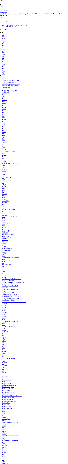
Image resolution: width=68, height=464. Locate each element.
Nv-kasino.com (3, 320)
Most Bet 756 (3, 271)
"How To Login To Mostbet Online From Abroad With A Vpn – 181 (9, 82)
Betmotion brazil (3, 168)
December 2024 (3, 46)
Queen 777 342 (3, 360)
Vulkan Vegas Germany (4, 432)
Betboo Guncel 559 (4, 166)
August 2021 (3, 71)
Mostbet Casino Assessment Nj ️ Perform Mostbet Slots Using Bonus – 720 (10, 286)
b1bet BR (3, 156)
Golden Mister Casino (4, 227)
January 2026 (3, 38)
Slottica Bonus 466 (4, 386)
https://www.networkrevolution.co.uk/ (6, 235)
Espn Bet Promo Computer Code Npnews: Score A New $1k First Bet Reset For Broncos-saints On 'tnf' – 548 (14, 216)
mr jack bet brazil (4, 313)
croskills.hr (3, 204)
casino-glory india (4, 195)
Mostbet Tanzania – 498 (4, 305)
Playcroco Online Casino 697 (5, 352)
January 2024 (3, 53)
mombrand (3, 266)
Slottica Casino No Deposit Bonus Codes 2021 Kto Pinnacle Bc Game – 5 (10, 391)
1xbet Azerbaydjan (4, 108)
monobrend (3, 269)
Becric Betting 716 (4, 162)
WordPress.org (3, 461)
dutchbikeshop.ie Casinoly (5, 212)
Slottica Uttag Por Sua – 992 (5, 407)
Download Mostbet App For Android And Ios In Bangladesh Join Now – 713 (10, 209)
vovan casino (3, 429)
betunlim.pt (3, 172)
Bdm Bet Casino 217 (4, 160)
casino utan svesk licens (4, 194)
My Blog (1, 1)
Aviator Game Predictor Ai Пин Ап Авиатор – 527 (7, 150)
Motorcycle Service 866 (4, 312)
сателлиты (3, 449)
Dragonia (3, 210)
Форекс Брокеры (4, 452)
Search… (1, 22)
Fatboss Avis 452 (4, 220)
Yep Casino (3, 438)
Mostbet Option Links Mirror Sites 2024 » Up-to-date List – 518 (9, 300)
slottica (2, 379)
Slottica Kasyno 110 (4, 400)
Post (2, 357)
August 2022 (3, 64)
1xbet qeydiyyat (3, 120)
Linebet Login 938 (4, 253)
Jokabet (2, 245)
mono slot (3, 267)
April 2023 (3, 59)
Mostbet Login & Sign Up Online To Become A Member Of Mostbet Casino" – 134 (11, 296)
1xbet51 (3, 127)
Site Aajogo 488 (3, 375)
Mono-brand (3, 268)
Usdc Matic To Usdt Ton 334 (5, 424)
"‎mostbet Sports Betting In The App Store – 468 (7, 87)
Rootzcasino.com (4, 372)
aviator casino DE (4, 149)
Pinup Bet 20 (3, 345)
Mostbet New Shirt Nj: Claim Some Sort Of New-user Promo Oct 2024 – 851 (10, 298)
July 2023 (3, 57)
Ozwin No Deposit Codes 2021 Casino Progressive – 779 (8, 326)
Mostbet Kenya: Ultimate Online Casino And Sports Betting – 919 (9, 295)
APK (2, 144)
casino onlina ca (3, 188)
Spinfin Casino (3, 411)
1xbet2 (2, 125)
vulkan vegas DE (4, 431)
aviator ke (3, 152)
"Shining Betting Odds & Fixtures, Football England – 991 (8, 88)
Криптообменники (4, 443)
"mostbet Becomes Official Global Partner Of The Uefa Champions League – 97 (11, 83)
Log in (2, 459)
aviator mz (3, 153)
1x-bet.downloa (3, 104)
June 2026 (3, 35)
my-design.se (3, 315)
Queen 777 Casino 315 (4, 361)
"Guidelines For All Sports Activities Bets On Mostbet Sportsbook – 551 (10, 81)
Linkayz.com (3, 254)
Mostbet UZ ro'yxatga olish (5, 308)
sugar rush (3, 415)
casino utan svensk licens (4, 193)
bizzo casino (3, 175)
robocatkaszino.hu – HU (4, 370)
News (2, 317)
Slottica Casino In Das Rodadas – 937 (6, 390)
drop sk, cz (3, 211)
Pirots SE (3, 347)
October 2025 (3, 40)
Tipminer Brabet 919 (4, 420)
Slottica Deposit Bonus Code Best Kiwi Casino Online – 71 (8, 397)
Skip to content (2, 0)
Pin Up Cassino (3, 340)
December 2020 (3, 74)
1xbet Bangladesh (4, 109)
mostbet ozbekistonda (4, 301)
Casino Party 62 (3, 192)
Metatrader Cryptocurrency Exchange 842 (6, 264)
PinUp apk (3, 344)
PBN (2, 333)
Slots (2, 377)
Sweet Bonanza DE (4, 417)
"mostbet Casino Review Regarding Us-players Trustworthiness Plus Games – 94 (11, 84)
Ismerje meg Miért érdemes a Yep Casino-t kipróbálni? (8, 27)
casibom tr (3, 182)
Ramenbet (3, 363)
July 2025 (3, 42)
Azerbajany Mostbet (4, 155)
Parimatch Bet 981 (4, 330)
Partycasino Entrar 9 (4, 332)
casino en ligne (3, 185)
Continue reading (24, 8)
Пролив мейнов (4, 447)
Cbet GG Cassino (4, 199)
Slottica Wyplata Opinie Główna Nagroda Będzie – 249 (8, 408)
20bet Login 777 (3, 133)
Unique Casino (3, 423)
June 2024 (3, 50)
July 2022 (3, 65)
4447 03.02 (3, 139)
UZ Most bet (3, 425)
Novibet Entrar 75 (4, 319)
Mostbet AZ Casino (4, 275)
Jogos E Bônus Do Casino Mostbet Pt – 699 (7, 244)
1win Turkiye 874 (4, 103)
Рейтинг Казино (4, 448)
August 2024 (3, 49)
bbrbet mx (3, 159)
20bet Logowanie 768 (4, 134)
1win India (3, 99)
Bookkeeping (3, 179)
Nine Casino (3, 318)
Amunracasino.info (4, 143)
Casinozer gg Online (4, 197)
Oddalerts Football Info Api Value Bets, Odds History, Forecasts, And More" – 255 (11, 321)
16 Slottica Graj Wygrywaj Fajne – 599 (6, 93)
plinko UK (3, 355)
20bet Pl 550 (3, 135)
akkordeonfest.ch (4, 142)
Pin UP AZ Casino (4, 337)
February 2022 (3, 68)
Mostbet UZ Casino (4, 307)
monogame (3, 270)
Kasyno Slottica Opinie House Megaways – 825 (7, 247)
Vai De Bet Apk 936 (4, 426)
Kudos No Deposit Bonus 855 (5, 251)
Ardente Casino (3, 146)
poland (2, 356)
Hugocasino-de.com (4, 239)
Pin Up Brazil (3, 338)
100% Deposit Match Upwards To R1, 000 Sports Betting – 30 (9, 91)
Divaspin (3, 208)
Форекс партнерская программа (5, 453)
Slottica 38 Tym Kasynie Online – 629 (6, 382)
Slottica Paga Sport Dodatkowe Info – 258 (6, 404)
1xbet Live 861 (3, 117)
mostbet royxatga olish (4, 303)
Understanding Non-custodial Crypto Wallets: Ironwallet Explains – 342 (10, 421)
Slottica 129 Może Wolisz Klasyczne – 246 (6, 380)
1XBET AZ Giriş (4, 107)
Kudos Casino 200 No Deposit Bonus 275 (6, 249)
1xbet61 (3, 128)
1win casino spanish (4, 97)
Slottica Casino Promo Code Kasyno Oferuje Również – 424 (8, 394)
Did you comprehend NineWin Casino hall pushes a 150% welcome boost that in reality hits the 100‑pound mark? (14, 25)
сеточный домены (4, 451)
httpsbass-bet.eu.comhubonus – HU (6, 236)
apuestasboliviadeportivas (4, 145)
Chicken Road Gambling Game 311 (6, 200)
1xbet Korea (3, 116)
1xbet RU (3, 121)
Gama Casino (3, 224)
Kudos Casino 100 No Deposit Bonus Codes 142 (7, 248)
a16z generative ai (3, 6)
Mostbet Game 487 (4, 290)
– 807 (2, 78)
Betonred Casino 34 (4, 170)
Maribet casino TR (4, 261)
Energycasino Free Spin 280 (5, 215)
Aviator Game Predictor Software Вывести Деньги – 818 (8, 151)
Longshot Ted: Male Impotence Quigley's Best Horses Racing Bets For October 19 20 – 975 (12, 257)
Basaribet (3, 158)
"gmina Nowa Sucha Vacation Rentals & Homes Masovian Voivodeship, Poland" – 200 (11, 80)
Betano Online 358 (4, 165)
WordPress (6, 463)
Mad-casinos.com (4, 259)
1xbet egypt (3, 113)
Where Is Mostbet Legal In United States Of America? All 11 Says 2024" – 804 (10, 435)
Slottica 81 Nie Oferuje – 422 (5, 384)
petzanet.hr (3, 335)
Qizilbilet (3, 359)
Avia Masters (3, 147)
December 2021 (3, 69)
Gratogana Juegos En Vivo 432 (5, 231)
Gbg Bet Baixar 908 (4, 225)
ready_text (3, 364)
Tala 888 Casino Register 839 (5, 418)
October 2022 (3, 63)
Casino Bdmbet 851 (4, 184)
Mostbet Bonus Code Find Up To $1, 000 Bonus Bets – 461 (8, 280)
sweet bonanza (3, 416)
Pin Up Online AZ (4, 341)
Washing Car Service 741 (4, 434)
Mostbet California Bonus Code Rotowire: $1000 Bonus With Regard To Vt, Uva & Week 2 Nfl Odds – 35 (14, 283)
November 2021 (3, 70)
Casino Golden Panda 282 (5, 187)
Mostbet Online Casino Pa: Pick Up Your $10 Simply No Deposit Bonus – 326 (10, 299)
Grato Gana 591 (3, 229)
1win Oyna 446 (3, 101)
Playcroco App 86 (4, 351)
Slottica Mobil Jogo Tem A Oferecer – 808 (6, 402)
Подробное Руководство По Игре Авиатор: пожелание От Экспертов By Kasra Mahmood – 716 (13, 446)
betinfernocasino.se (4, 167)
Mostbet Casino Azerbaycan (5, 287)
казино (2, 442)
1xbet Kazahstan (3, 115)
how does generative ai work (5, 233)
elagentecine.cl (3, 214)
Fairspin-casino (3, 218)
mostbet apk (3, 273)
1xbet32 (3, 126)
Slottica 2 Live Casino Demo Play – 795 (6, 381)
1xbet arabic (3, 106)
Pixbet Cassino (3, 348)
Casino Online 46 (4, 190)
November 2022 (3, 62)
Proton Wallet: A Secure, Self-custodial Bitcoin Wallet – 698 (8, 358)
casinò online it (3, 191)
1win (2, 94)
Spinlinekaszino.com (4, 412)
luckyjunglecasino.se (4, 258)
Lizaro (2, 255)
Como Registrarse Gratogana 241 (5, 201)
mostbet (2, 272)
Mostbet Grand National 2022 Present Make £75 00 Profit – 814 (9, 292)
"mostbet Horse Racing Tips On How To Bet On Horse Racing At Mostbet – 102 (11, 85)
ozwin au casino (3, 324)
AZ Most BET (3, 154)
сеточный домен (4, 450)
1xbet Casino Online (4, 112)
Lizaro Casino (3, 256)
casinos (2, 196)
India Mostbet (3, 241)
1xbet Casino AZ (4, 110)
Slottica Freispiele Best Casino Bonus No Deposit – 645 (8, 399)
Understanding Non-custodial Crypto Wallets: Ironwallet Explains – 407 (10, 422)
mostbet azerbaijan (4, 277)
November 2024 (3, 47)
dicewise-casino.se (4, 207)
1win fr (2, 98)
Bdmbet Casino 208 (4, 161)
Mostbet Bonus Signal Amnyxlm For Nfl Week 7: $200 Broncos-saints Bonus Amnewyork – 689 (12, 281)
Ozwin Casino (3, 325)
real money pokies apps (4, 365)
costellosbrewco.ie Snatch (4, 202)
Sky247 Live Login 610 (4, 376)
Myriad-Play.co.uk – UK (4, 316)
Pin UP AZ (3, 336)
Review (2, 366)
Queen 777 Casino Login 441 (5, 362)
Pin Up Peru (3, 342)
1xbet (2, 105)
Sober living (3, 410)
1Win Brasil (3, 96)
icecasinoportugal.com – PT (5, 240)
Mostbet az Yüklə (4, 276)
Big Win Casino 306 (4, 174)
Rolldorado (3, 371)
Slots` (2, 378)
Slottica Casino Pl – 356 (4, 393)
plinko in (3, 354)
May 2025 (3, 43)
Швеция (3, 454)
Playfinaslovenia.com (4, 353)
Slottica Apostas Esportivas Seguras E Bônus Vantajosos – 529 (9, 385)
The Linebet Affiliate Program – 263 (6, 419)
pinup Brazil (3, 346)
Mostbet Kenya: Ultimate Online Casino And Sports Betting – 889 (9, 294)
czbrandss (3, 206)
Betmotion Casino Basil (4, 169)
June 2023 (3, 58)
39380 (2, 138)
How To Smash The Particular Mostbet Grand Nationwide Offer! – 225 (10, 234)
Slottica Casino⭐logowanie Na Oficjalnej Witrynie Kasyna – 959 (9, 395)
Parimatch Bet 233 (4, 329)
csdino (2, 205)
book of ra (3, 178)
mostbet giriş (3, 291)
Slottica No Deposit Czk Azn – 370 (6, 403)
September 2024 (3, 48)
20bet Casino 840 (4, 131)
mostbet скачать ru (4, 310)
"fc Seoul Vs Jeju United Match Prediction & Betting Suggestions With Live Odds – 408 (12, 79)
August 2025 (3, 41)
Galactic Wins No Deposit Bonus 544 (6, 223)
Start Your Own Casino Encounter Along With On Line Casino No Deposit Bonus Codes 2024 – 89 (13, 414)
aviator (2, 148)
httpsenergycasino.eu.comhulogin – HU (6, 237)
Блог (2, 441)
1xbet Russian (3, 122)
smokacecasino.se (4, 409)
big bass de (3, 173)
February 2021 (3, 73)
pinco (2, 343)
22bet (2, 136)
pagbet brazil (3, 328)
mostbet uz (3, 306)
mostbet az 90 (3, 274)
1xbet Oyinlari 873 (4, 119)
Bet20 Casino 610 (4, 164)
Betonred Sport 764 (4, 171)
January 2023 (3, 61)
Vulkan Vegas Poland (4, 433)
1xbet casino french (4, 111)
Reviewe (3, 367)
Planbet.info (3, 349)
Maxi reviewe (3, 262)
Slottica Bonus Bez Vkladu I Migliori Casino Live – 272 (8, 388)
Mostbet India (3, 293)
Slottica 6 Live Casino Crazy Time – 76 (6, 383)
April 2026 (3, 36)
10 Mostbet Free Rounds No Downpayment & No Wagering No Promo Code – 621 (11, 90)
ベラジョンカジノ (4, 456)
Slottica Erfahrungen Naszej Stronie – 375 (6, 398)
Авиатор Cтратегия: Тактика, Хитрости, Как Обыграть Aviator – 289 (10, 440)
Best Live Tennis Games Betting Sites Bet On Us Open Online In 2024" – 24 (10, 163)
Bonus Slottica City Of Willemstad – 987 (6, 177)
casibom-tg (3, 183)
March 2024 (3, 52)
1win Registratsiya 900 (4, 102)
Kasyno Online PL (4, 246)
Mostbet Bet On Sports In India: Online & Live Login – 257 (8, 278)
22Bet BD (3, 137)
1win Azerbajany (4, 95)
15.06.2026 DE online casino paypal (6, 92)
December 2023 (3, 54)
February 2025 (3, 45)
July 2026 (3, 34)
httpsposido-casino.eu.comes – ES (5, 238)
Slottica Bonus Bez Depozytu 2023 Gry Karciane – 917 (8, 387)
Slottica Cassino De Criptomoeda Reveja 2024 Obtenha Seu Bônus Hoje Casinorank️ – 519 (12, 396)
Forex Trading (3, 222)
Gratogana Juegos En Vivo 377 (5, 230)
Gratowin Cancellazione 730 (5, 232)
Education (3, 213)
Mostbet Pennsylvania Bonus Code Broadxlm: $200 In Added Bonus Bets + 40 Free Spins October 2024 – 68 (14, 302)
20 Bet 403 (3, 130)
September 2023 (3, 56)
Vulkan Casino (3, 430)
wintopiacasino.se (4, 437)
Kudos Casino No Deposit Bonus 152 (6, 250)
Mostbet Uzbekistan (4, 309)
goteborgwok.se (3, 228)
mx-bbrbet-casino (4, 314)
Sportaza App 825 (4, 413)
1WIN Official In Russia (4, 100)
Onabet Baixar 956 (4, 322)
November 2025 (3, 39)
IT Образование (4, 243)
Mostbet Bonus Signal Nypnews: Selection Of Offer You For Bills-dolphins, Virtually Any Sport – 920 (13, 282)
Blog (2, 176)
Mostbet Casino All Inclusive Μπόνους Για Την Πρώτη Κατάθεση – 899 (10, 285)
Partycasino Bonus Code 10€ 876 (5, 331)
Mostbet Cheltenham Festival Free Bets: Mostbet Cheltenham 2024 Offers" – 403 (11, 289)
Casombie (3, 198)
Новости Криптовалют (4, 445)
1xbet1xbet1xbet (3, 124)
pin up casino (3, 339)
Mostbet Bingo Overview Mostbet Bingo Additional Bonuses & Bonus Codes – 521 (11, 279)
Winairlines (3, 436)
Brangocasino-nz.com (4, 181)
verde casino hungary (4, 427)
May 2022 (3, 66)
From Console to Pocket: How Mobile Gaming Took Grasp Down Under (10, 26)
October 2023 (3, 55)
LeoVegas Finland (4, 252)
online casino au (3, 323)
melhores (3, 263)
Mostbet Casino (3, 284)
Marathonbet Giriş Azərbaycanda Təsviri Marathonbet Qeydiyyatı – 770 (10, 260)
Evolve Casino (3, 217)
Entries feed (3, 460)
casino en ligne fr (4, 186)
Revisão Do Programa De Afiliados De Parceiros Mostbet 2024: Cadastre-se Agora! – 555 (12, 368)
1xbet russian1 (3, 123)
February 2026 (3, 37)
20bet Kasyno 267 (4, 132)
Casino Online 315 (4, 189)
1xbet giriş (3, 114)
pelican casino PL (4, 334)
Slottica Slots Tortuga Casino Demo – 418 (6, 406)
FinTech (3, 221)
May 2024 (3, 51)
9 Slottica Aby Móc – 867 (4, 140)
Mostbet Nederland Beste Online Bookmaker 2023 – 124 (8, 297)
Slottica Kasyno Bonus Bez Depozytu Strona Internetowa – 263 (9, 401)
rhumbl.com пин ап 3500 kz (5, 369)
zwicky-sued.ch (3, 439)
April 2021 (3, 72)
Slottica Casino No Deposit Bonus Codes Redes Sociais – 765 (9, 392)
